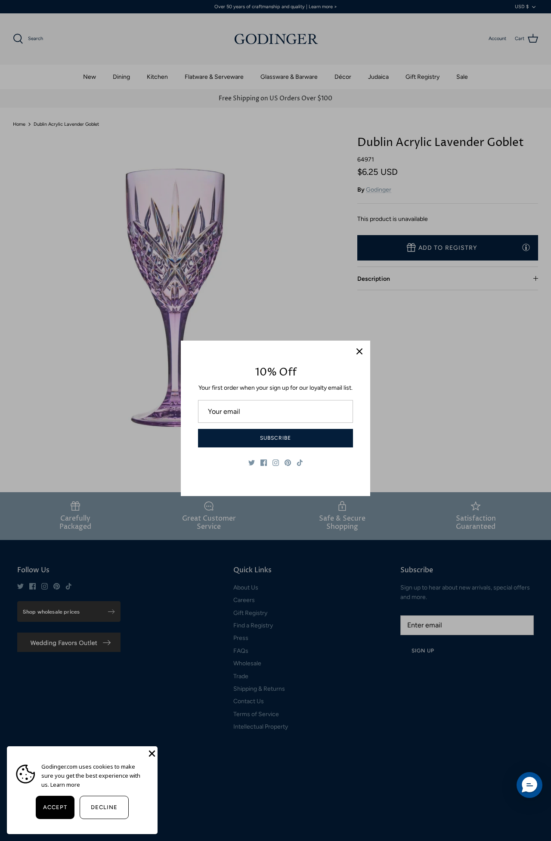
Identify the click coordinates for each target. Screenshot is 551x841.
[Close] (359, 351)
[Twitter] (251, 462)
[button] (529, 785)
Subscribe (275, 438)
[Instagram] (275, 462)
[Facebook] (263, 462)
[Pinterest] (288, 462)
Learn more (65, 784)
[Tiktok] (300, 462)
